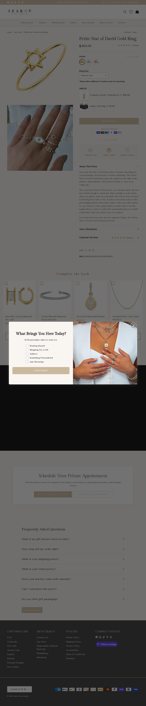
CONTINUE (41, 370)
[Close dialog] (133, 325)
